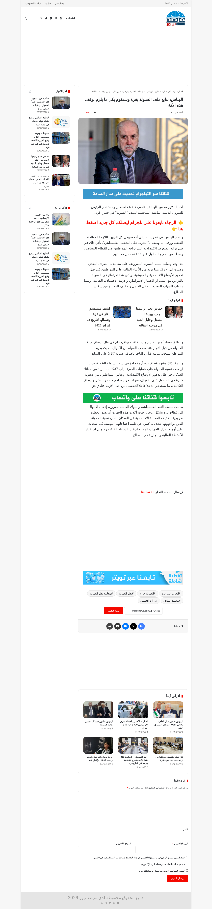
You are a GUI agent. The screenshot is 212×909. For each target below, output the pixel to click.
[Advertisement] (106, 56)
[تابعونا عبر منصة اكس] (133, 578)
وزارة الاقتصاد (148, 600)
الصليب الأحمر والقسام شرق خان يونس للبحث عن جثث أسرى (134, 724)
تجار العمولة (125, 593)
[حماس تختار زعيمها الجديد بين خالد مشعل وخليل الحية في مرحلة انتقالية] (174, 312)
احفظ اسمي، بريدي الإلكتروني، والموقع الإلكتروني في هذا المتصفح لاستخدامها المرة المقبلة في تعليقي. (139, 857)
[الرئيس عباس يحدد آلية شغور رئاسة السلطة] (98, 709)
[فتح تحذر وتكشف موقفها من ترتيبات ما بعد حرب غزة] (168, 745)
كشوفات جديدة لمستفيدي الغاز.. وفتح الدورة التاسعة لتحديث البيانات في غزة (39, 140)
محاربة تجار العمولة (100, 593)
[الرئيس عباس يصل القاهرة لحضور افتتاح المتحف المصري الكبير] (168, 709)
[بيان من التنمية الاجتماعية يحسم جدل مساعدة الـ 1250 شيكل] (61, 219)
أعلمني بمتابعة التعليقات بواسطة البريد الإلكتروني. (163, 864)
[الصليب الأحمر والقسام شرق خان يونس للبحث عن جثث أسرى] (133, 709)
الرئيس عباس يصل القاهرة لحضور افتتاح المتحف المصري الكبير (168, 724)
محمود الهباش (171, 600)
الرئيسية (177, 91)
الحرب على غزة (170, 593)
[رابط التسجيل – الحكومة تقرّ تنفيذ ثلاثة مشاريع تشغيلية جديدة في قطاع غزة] (133, 745)
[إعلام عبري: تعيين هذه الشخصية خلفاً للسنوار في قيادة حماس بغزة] (61, 103)
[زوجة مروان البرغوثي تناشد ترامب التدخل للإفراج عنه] (98, 745)
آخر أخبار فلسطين (163, 91)
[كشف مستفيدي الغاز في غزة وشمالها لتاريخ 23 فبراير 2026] (122, 312)
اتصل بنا (48, 3)
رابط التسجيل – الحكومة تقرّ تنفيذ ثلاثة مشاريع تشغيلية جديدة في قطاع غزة (134, 760)
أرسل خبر (59, 3)
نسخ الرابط (113, 610)
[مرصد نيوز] (175, 18)
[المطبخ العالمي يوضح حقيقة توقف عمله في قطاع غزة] (61, 122)
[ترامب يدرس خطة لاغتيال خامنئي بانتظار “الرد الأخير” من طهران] (61, 180)
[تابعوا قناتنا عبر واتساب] (133, 398)
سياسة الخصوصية (33, 3)
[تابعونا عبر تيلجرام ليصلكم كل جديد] (133, 194)
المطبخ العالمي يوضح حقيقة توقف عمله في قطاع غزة (39, 121)
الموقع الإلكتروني (123, 843)
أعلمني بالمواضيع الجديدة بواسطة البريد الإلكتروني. (162, 870)
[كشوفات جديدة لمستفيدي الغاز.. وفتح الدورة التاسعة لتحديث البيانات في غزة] (61, 138)
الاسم (185, 829)
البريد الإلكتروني (180, 843)
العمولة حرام (147, 593)
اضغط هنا (147, 492)
